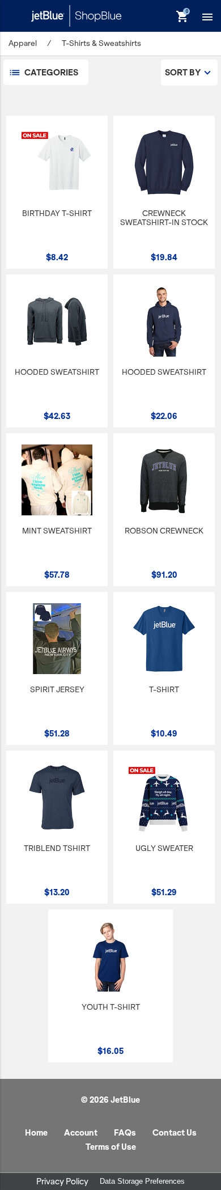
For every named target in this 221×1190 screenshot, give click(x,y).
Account (80, 1133)
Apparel (22, 43)
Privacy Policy (62, 1181)
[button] (207, 16)
